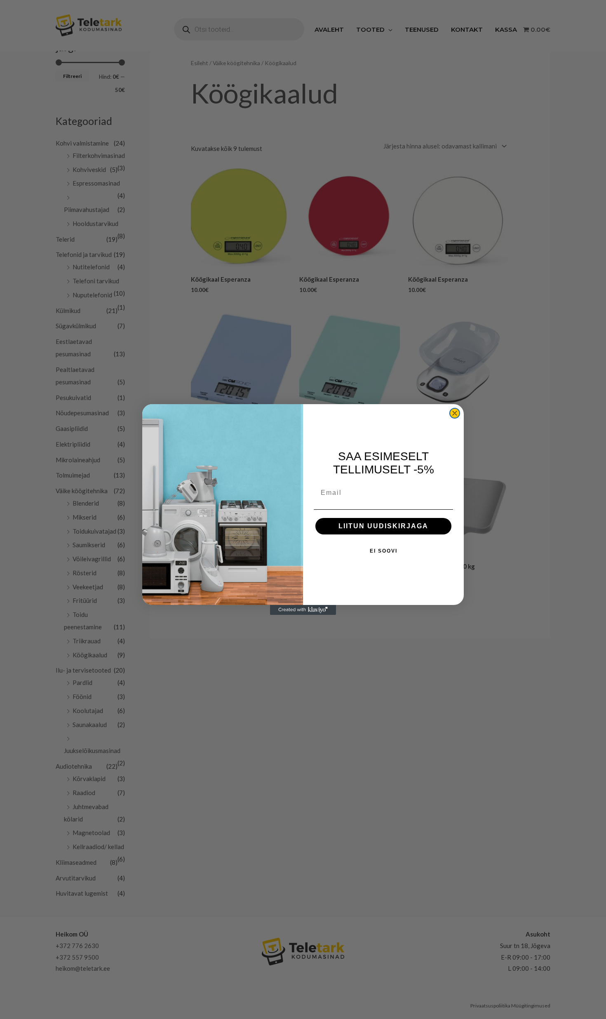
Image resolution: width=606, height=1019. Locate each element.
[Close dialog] (455, 413)
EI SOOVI (383, 551)
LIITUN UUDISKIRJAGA (383, 526)
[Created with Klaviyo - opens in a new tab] (303, 610)
